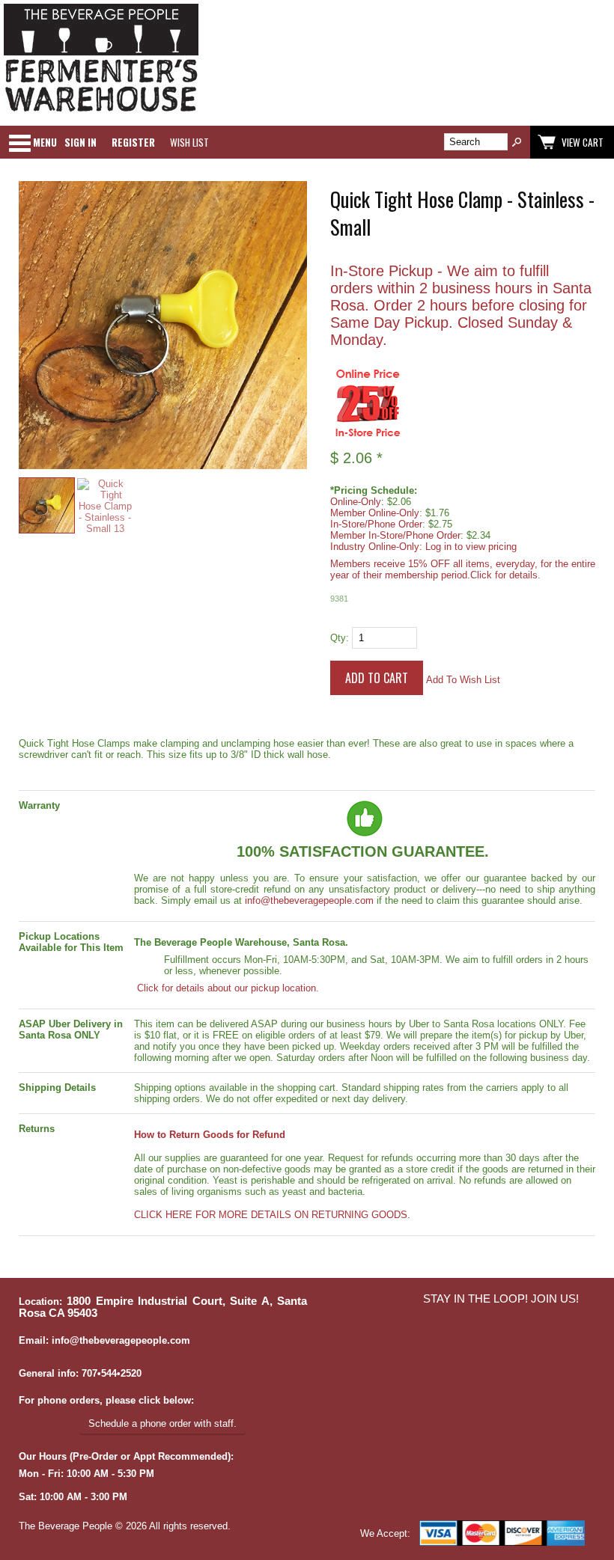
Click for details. (505, 575)
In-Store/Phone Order (376, 524)
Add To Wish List (463, 679)
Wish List (189, 142)
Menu (45, 142)
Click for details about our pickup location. (226, 988)
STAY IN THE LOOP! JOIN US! (501, 1299)
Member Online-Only (374, 513)
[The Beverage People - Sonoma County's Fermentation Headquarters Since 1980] (101, 112)
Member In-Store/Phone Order (395, 535)
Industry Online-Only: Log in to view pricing (423, 546)
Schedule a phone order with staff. (162, 1423)
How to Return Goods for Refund (209, 1134)
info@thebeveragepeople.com (309, 900)
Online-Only (355, 501)
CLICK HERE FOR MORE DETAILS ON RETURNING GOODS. (272, 1214)
